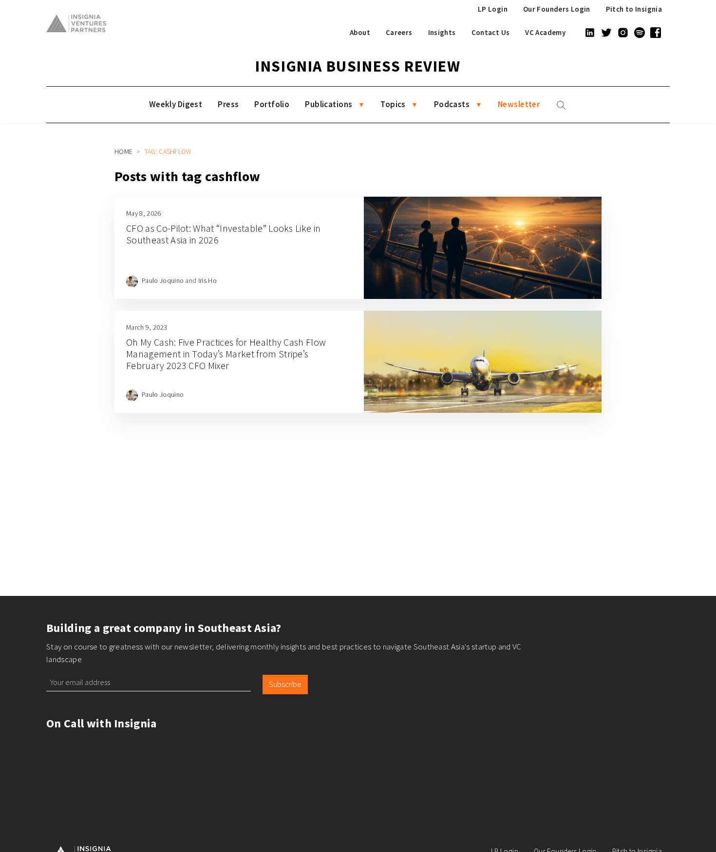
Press (228, 104)
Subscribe (285, 684)
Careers (399, 32)
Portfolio (271, 104)
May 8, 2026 (143, 213)
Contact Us (490, 32)
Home (123, 151)
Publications (328, 104)
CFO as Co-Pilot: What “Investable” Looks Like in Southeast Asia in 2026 (223, 234)
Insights (442, 32)
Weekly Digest (176, 104)
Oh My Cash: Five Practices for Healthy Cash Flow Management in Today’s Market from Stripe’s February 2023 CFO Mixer (226, 353)
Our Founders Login (556, 9)
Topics (393, 104)
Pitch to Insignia (634, 9)
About (360, 32)
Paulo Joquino (163, 280)
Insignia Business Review (357, 66)
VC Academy (545, 32)
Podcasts (452, 104)
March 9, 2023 (146, 327)
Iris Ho (207, 280)
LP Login (493, 9)
